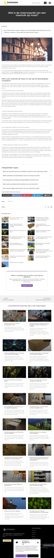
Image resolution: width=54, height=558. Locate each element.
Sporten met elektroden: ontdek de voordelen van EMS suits (38, 380)
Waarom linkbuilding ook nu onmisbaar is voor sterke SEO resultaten (16, 225)
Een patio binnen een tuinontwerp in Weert (13, 380)
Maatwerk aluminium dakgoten (17, 262)
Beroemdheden (35, 538)
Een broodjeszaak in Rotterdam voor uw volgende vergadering (13, 407)
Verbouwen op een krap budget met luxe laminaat (13, 485)
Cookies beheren (33, 555)
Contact (33, 536)
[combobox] (37, 3)
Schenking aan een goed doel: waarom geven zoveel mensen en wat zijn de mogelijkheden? (44, 251)
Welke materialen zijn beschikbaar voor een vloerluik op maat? (27, 175)
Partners (33, 534)
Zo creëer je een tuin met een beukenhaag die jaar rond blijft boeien (39, 511)
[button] (38, 542)
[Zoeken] (45, 3)
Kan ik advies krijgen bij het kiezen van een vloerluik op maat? (27, 188)
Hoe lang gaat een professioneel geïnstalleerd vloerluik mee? (27, 180)
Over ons (33, 530)
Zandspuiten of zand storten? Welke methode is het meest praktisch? (13, 458)
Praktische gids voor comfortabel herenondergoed (38, 432)
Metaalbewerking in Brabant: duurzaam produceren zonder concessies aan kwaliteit (42, 219)
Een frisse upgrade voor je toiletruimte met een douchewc (13, 432)
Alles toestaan (21, 555)
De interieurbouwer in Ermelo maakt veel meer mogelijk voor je (39, 407)
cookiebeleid (36, 550)
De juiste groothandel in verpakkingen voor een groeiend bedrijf (43, 225)
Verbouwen (4, 26)
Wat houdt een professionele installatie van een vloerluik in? (27, 184)
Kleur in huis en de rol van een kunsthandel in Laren (11, 324)
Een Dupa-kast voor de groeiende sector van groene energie (38, 485)
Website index (34, 542)
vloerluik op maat (37, 154)
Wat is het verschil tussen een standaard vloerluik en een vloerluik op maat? (27, 171)
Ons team (34, 532)
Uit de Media (34, 540)
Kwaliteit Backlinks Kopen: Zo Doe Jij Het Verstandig (40, 545)
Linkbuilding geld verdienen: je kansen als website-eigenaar (40, 548)
